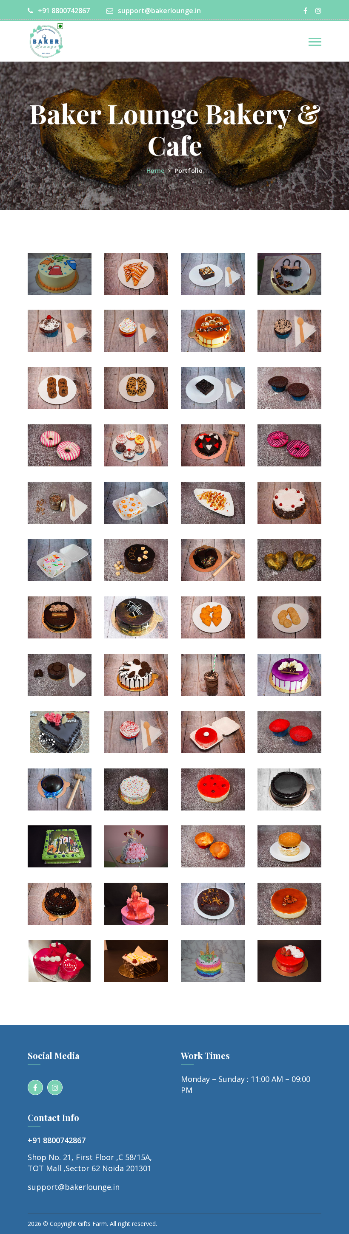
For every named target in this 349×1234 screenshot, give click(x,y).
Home (155, 171)
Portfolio (188, 171)
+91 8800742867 (63, 10)
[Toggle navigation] (315, 42)
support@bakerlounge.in (158, 10)
